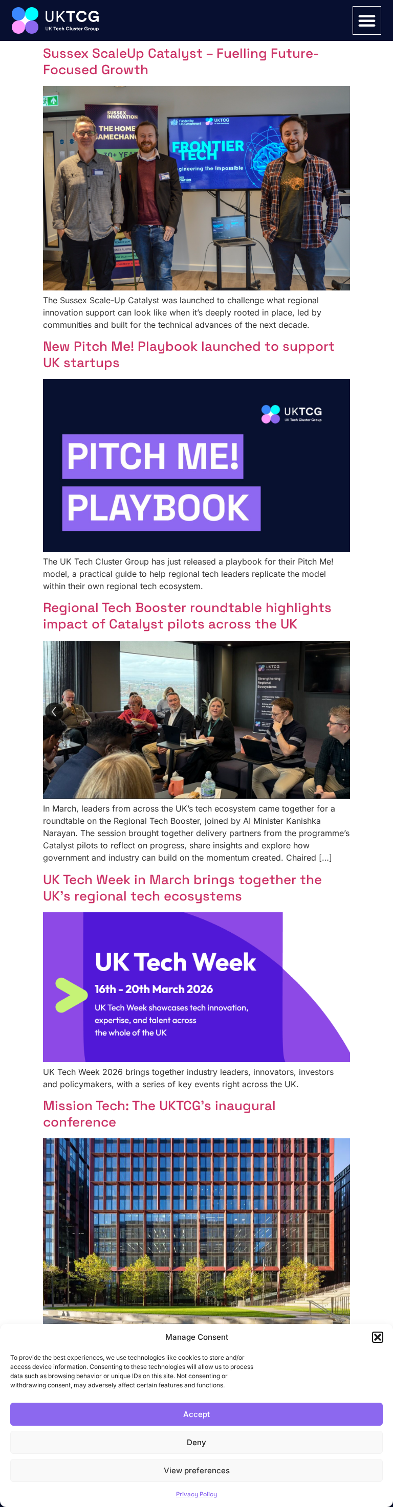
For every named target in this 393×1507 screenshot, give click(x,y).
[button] (378, 1337)
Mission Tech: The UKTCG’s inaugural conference (159, 1114)
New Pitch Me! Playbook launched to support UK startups (189, 354)
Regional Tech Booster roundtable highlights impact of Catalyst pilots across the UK (187, 616)
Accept (196, 1414)
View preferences (197, 1470)
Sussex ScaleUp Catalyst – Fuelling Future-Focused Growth (181, 61)
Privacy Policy (196, 1494)
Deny (196, 1442)
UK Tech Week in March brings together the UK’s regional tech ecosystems (182, 888)
